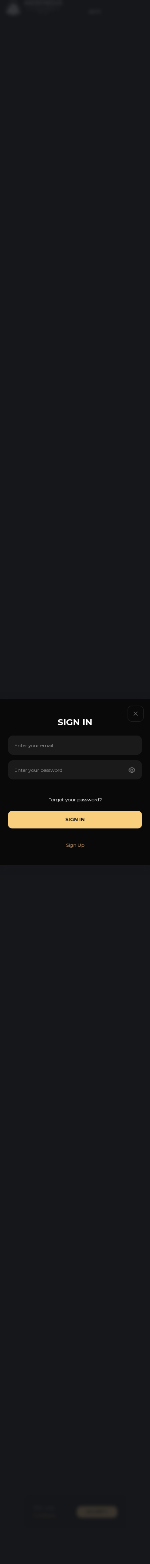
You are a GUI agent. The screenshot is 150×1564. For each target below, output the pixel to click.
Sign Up (75, 845)
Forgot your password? (75, 800)
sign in (75, 819)
